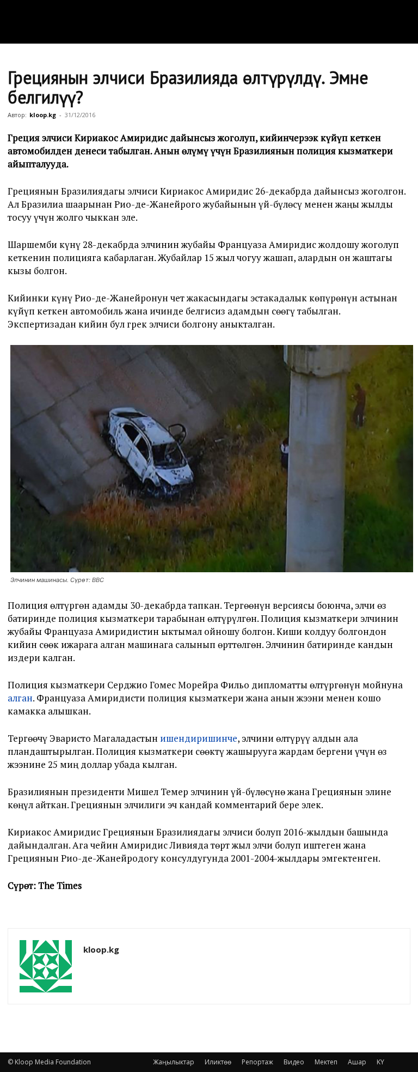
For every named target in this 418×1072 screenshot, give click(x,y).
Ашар (357, 1062)
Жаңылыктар (173, 1062)
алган (20, 698)
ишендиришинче (198, 738)
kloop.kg (42, 115)
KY (380, 1062)
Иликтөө (218, 1062)
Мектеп (326, 1062)
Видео (294, 1062)
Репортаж (257, 1062)
